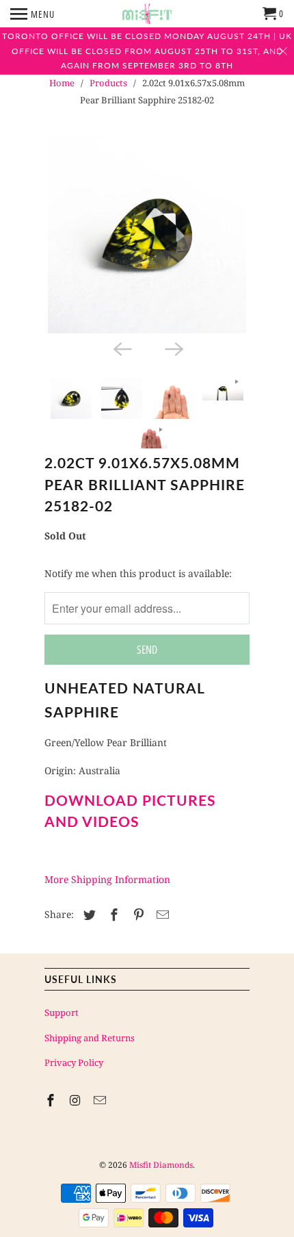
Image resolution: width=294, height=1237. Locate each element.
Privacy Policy (73, 1062)
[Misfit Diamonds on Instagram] (76, 1100)
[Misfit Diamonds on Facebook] (51, 1100)
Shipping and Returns (89, 1038)
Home (62, 83)
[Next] (173, 348)
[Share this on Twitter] (87, 914)
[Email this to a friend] (161, 914)
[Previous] (121, 348)
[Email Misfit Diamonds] (101, 1100)
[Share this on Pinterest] (137, 914)
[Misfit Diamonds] (147, 13)
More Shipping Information (107, 879)
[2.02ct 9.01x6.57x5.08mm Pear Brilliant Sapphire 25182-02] (147, 234)
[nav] (32, 13)
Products (108, 83)
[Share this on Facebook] (112, 914)
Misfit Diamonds (161, 1165)
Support (61, 1012)
